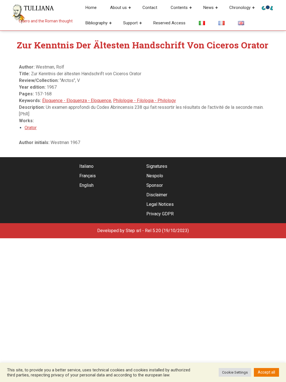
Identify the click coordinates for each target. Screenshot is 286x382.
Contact (149, 7)
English (86, 185)
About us (118, 7)
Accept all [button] (266, 372)
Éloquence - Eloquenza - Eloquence (76, 100)
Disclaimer (156, 194)
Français (87, 175)
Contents (179, 7)
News (208, 7)
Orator (31, 127)
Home (91, 7)
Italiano (86, 166)
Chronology (240, 7)
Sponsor (154, 185)
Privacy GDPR (160, 213)
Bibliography (96, 22)
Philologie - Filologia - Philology (144, 100)
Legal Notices (160, 204)
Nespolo (154, 175)
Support (130, 22)
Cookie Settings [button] (235, 372)
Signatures (156, 166)
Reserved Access (169, 22)
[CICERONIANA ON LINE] (267, 7)
